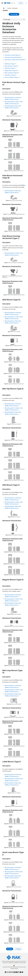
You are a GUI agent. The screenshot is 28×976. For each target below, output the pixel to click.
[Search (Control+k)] (26, 3)
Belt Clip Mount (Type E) (11, 66)
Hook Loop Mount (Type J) (12, 77)
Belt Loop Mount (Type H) (12, 73)
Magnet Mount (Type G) (11, 70)
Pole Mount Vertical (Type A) (12, 55)
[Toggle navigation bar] (2, 3)
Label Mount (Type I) (10, 75)
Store (20, 3)
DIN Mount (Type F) (10, 68)
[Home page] (3, 8)
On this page (6, 19)
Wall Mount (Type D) (10, 64)
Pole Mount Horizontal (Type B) (13, 57)
